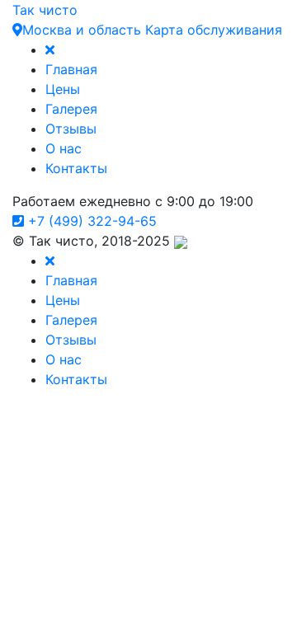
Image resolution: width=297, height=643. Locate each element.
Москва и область (81, 29)
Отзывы (71, 128)
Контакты (76, 168)
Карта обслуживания (213, 29)
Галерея (71, 109)
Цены (62, 89)
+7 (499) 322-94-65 (90, 221)
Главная (71, 69)
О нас (63, 148)
